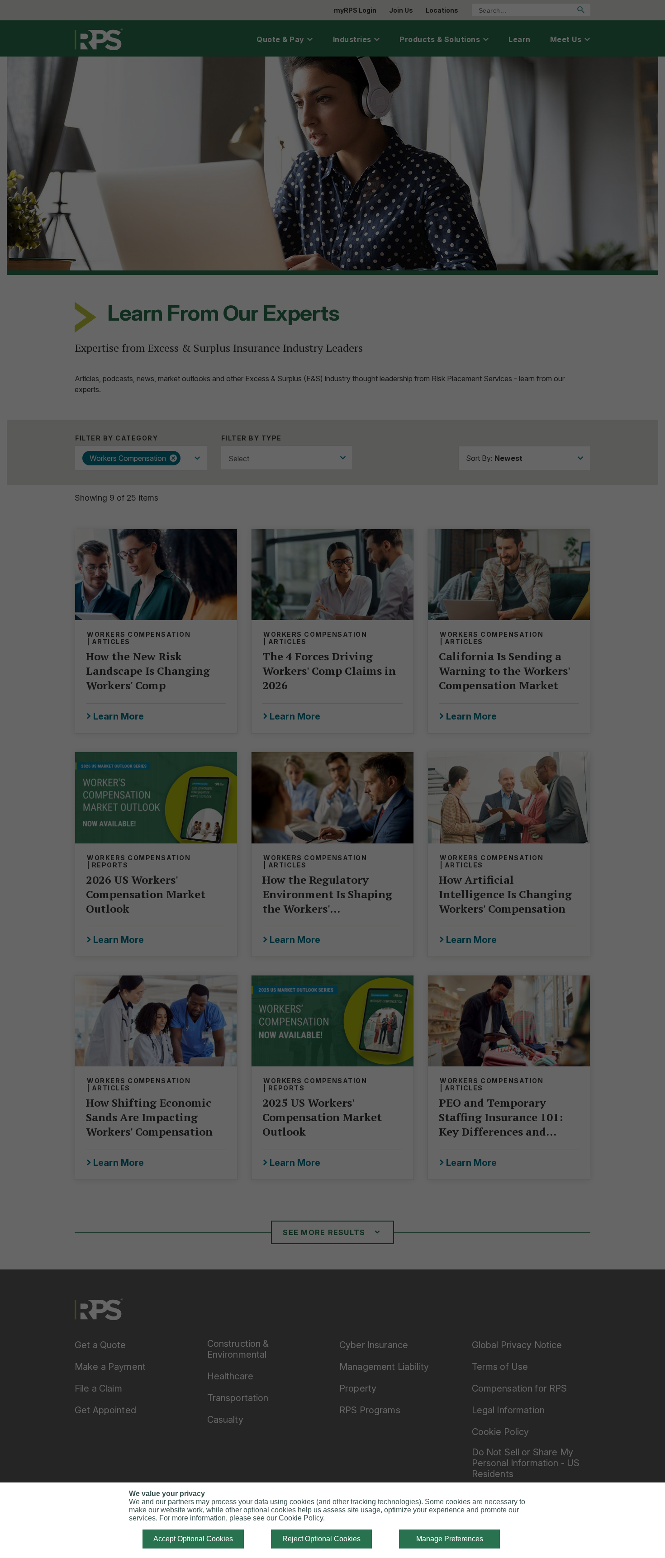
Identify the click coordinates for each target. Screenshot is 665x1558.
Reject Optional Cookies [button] (321, 1539)
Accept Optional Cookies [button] (193, 1539)
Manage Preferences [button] (449, 1539)
